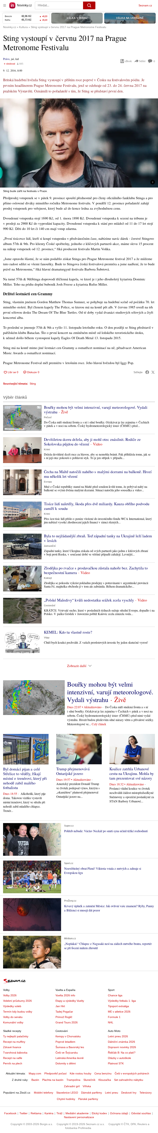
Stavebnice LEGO (67, 1092)
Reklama (36, 1113)
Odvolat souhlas (141, 1113)
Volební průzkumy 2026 (17, 1000)
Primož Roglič (63, 1017)
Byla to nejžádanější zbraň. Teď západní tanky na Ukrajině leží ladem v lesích (98, 538)
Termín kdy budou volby (17, 1011)
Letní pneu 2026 (118, 1036)
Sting (33, 383)
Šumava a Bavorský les (69, 1047)
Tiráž (59, 1113)
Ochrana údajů (119, 1113)
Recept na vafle (12, 1058)
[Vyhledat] (89, 5)
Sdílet (142, 61)
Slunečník (89, 1079)
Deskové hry (128, 1092)
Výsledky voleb (12, 1006)
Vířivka (87, 1086)
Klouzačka (104, 1079)
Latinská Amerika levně (69, 1058)
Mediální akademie (77, 1113)
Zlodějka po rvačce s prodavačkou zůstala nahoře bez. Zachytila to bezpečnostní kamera (96, 570)
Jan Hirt (60, 1006)
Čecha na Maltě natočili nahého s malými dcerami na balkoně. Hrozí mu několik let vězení (98, 474)
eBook (128, 61)
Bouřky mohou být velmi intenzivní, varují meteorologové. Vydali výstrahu (95, 410)
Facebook (10, 1113)
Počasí (47, 417)
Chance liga (115, 995)
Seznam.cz (145, 5)
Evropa (48, 481)
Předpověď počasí (55, 1073)
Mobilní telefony (43, 1092)
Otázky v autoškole (119, 1058)
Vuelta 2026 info (65, 995)
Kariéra (49, 1113)
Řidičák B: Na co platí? (121, 1052)
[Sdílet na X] (153, 372)
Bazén (35, 1079)
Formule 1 (114, 1017)
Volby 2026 (10, 995)
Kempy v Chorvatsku (68, 1036)
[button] (79, 143)
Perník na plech (12, 1063)
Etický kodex (99, 1113)
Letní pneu (111, 1092)
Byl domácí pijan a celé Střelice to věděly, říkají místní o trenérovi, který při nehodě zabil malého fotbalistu (25, 778)
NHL (110, 1022)
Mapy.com (35, 1073)
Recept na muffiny (14, 1041)
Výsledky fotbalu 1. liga (122, 1000)
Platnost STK (116, 1063)
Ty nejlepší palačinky (15, 1036)
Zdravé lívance (12, 1047)
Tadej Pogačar (64, 1011)
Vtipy (47, 637)
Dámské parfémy (91, 1092)
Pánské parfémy (88, 1099)
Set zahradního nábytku (128, 1079)
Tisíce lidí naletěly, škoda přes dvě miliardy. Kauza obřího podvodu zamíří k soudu (96, 506)
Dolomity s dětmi (65, 1063)
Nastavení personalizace (79, 1117)
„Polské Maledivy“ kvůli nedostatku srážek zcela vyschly (89, 600)
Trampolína (73, 1079)
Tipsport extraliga (118, 1006)
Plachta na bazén (52, 1079)
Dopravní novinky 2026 (122, 1047)
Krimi (47, 449)
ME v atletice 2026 (119, 1011)
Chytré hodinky (66, 1099)
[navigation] (5, 5)
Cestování (49, 605)
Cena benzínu (103, 1073)
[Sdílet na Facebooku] (147, 372)
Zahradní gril (72, 1086)
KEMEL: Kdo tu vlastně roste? (68, 632)
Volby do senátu (13, 1017)
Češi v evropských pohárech (132, 1073)
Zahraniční (49, 546)
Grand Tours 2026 (66, 1022)
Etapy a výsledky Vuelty (69, 1000)
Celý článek (99, 724)
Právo (6, 59)
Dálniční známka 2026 (121, 1041)
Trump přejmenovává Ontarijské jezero (73, 771)
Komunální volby (13, 1022)
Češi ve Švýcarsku (66, 1052)
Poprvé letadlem (65, 1041)
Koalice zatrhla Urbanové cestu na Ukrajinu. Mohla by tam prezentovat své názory (131, 773)
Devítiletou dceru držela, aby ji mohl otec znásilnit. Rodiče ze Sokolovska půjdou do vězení (92, 442)
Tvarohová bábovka (15, 1052)
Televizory (146, 1092)
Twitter (23, 1113)
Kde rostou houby (80, 1073)
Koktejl (48, 578)
